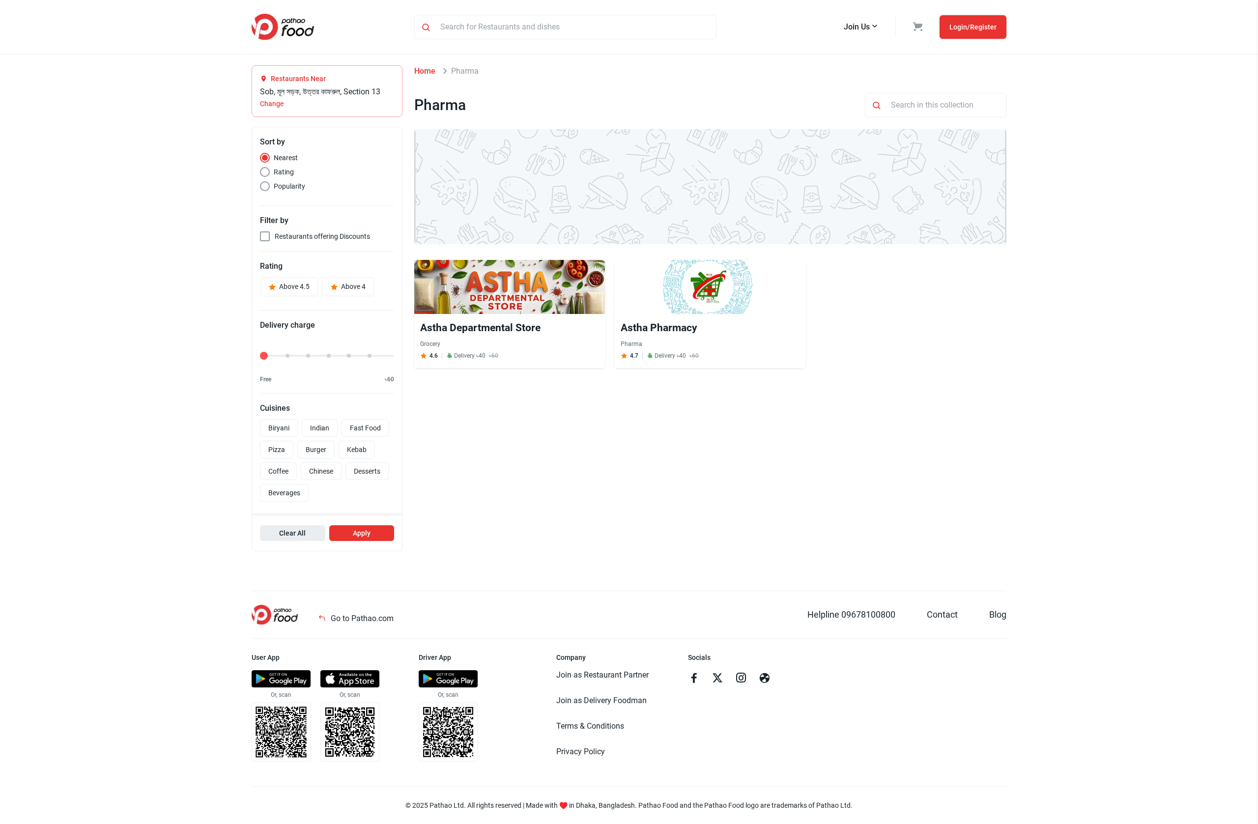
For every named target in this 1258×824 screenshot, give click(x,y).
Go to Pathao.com (361, 618)
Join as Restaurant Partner (602, 675)
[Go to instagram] (741, 679)
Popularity (289, 186)
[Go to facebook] (694, 679)
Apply (362, 533)
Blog (997, 614)
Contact (942, 614)
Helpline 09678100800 (851, 614)
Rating (284, 172)
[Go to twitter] (717, 679)
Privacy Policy (580, 751)
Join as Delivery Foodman (601, 700)
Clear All (292, 533)
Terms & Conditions (590, 726)
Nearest (286, 158)
